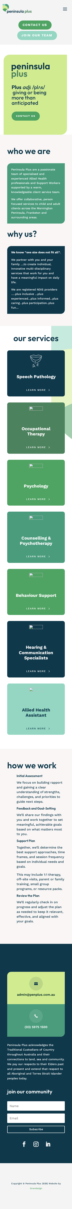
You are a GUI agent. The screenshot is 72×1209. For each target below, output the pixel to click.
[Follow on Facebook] (24, 1144)
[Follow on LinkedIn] (48, 1144)
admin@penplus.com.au (36, 995)
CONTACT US (25, 116)
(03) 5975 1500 (36, 1027)
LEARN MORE (36, 390)
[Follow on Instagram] (36, 1144)
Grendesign (36, 1188)
